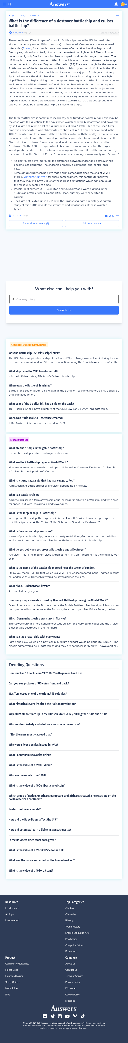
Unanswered (12, 920)
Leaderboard (12, 908)
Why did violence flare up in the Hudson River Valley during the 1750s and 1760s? (58, 714)
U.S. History (33, 15)
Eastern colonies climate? (25, 809)
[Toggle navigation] (4, 4)
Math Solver (11, 988)
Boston (27, 48)
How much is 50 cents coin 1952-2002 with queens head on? (45, 673)
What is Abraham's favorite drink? (30, 755)
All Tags (9, 914)
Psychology (71, 939)
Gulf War (40, 176)
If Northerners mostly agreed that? (30, 734)
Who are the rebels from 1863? (27, 775)
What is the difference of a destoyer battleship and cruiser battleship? (61, 23)
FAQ (7, 994)
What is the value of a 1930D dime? (30, 765)
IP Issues (70, 1000)
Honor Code (11, 969)
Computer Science (75, 945)
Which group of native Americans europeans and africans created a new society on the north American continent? (62, 797)
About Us (70, 963)
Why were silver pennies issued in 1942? (33, 745)
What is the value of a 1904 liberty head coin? (37, 785)
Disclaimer (70, 988)
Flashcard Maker (14, 976)
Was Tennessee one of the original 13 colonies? (38, 694)
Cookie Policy (72, 994)
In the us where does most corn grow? (32, 840)
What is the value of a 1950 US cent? (31, 870)
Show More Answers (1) (36, 223)
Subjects (12, 15)
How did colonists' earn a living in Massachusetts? (40, 830)
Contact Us (71, 969)
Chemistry (70, 914)
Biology (69, 920)
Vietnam (29, 176)
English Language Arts (77, 932)
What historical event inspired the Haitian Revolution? (42, 704)
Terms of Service (74, 976)
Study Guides (12, 982)
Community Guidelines (17, 963)
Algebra (69, 908)
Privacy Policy (72, 982)
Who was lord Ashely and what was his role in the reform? (44, 724)
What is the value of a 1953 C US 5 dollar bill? (36, 850)
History (22, 15)
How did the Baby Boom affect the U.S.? (33, 819)
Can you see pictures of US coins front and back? (39, 683)
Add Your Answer (92, 223)
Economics (71, 951)
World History (72, 926)
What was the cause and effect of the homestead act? (42, 860)
